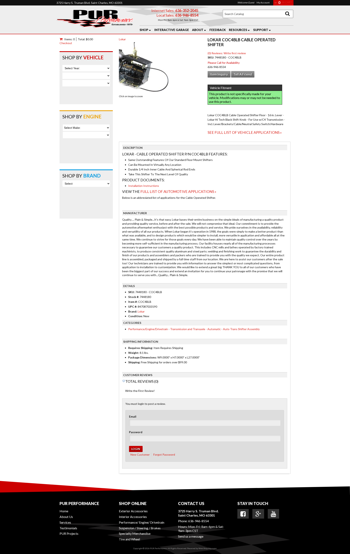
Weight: (133, 352)
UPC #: (133, 306)
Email (132, 416)
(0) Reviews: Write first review (227, 53)
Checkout (66, 43)
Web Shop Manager (207, 548)
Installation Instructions (143, 185)
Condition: (135, 316)
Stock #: (134, 297)
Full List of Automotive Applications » (178, 191)
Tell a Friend (243, 74)
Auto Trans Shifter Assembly (241, 329)
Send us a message (190, 536)
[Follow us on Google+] (258, 514)
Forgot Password (164, 454)
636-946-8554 (198, 521)
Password (135, 432)
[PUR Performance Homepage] (95, 20)
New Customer (140, 454)
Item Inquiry (219, 74)
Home (64, 511)
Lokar (122, 39)
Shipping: (134, 362)
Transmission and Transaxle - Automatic (195, 329)
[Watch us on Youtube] (273, 514)
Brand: (132, 311)
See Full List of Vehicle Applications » (245, 132)
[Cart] (62, 39)
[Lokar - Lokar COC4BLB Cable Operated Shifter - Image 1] (144, 68)
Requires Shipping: (140, 348)
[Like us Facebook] (243, 514)
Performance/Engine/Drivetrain (148, 329)
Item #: (133, 301)
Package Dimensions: (142, 357)
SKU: (211, 57)
